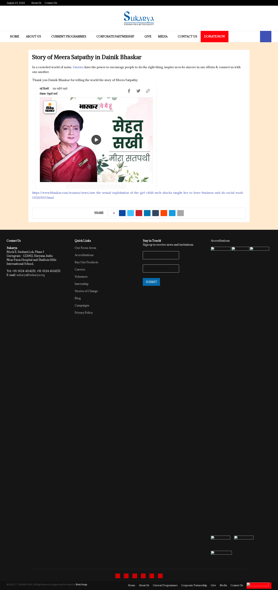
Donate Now (214, 36)
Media (163, 36)
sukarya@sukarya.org (30, 275)
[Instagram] (134, 576)
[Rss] (160, 576)
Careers (80, 269)
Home (14, 36)
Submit (151, 282)
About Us (36, 2)
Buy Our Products (86, 262)
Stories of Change (86, 291)
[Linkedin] (143, 576)
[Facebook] (117, 576)
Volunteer (81, 276)
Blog (78, 298)
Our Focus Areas (85, 248)
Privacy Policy (84, 312)
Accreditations (84, 255)
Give (147, 36)
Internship (82, 284)
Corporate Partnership (115, 36)
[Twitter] (126, 576)
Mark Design (81, 584)
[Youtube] (151, 576)
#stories (78, 67)
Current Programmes (68, 36)
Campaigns (82, 305)
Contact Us (51, 2)
